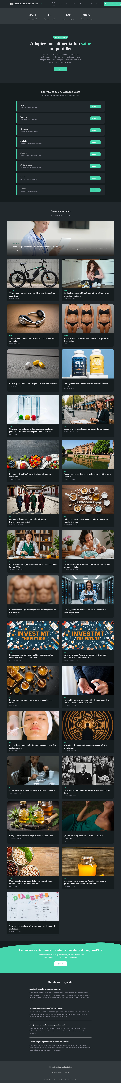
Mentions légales (57, 1072)
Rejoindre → (60, 964)
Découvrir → (61, 69)
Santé (92, 4)
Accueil (43, 4)
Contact (66, 1072)
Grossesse (61, 4)
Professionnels (84, 4)
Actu (48, 4)
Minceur (75, 4)
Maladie (68, 4)
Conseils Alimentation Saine (24, 4)
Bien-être (54, 4)
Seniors (98, 4)
